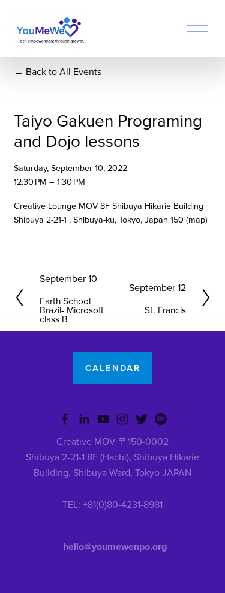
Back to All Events (63, 71)
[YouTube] (103, 419)
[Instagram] (122, 419)
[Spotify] (161, 419)
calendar (112, 367)
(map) (197, 219)
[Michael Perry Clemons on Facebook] (65, 419)
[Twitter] (142, 419)
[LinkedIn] (84, 419)
